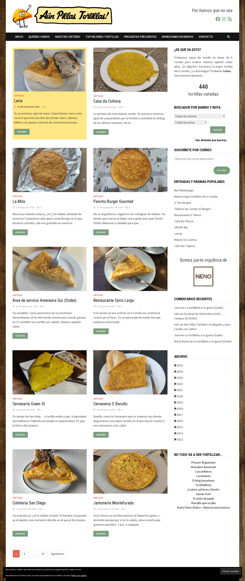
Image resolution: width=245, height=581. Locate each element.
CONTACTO (206, 37)
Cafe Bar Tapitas (184, 246)
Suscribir (221, 170)
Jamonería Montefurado (113, 503)
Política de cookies (79, 575)
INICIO (19, 37)
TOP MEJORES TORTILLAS (102, 37)
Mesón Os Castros (185, 240)
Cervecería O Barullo (110, 403)
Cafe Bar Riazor (184, 221)
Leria (18, 100)
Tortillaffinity (203, 485)
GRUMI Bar (181, 227)
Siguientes (57, 554)
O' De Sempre (182, 203)
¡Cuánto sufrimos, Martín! (203, 489)
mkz (177, 314)
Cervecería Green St (28, 403)
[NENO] (203, 276)
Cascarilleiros (203, 471)
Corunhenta (203, 476)
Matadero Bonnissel (203, 467)
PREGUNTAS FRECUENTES (140, 37)
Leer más (22, 131)
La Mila (18, 201)
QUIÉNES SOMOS (39, 37)
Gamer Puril (203, 494)
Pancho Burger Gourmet (113, 201)
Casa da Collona (107, 101)
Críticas (19, 95)
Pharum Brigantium (203, 462)
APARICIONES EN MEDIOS (177, 37)
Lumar (178, 233)
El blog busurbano (203, 480)
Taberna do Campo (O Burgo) (192, 209)
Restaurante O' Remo (187, 215)
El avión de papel (203, 498)
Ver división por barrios (211, 140)
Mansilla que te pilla (203, 503)
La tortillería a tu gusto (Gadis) (204, 308)
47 (43, 554)
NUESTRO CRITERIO (67, 37)
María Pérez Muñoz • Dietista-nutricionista (203, 507)
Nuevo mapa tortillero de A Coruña (195, 196)
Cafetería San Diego (29, 503)
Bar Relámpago (184, 190)
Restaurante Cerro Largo (113, 300)
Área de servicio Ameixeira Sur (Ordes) (44, 300)
